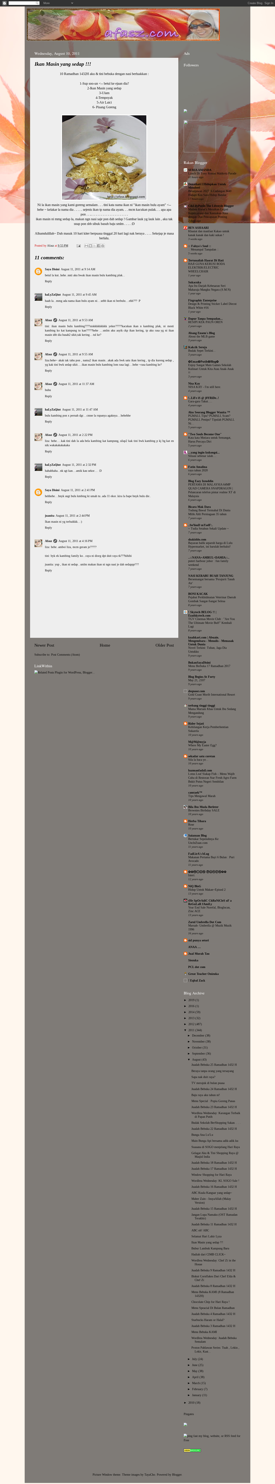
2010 (191, 1402)
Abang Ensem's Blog (201, 333)
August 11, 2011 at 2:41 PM (78, 490)
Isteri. (191, 875)
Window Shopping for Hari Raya (211, 1174)
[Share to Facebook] (98, 246)
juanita (49, 515)
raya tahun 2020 (198, 470)
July (195, 1359)
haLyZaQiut (53, 294)
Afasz (51, 245)
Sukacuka (194, 282)
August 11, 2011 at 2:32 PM (79, 464)
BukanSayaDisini (199, 662)
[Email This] (86, 246)
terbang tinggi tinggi (201, 705)
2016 (191, 1006)
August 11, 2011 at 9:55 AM (75, 354)
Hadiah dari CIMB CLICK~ (208, 1254)
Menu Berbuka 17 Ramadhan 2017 (209, 666)
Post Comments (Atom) (65, 654)
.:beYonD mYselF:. (200, 525)
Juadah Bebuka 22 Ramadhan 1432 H (214, 1128)
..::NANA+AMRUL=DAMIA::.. (208, 557)
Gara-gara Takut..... (200, 401)
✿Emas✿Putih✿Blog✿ (203, 361)
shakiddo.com (197, 539)
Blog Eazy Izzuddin (200, 481)
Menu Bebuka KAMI (204, 1332)
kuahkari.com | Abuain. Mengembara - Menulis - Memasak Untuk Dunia (211, 641)
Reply (48, 281)
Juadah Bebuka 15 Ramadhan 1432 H (214, 1208)
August (197, 1059)
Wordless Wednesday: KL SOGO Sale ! (215, 1180)
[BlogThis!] (90, 246)
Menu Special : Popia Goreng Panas (213, 1101)
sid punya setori (198, 940)
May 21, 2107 (196, 680)
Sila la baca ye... (198, 759)
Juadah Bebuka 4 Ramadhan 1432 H (213, 1314)
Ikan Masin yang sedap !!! (207, 1242)
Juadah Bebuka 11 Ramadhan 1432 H (214, 1224)
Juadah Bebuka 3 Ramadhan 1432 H (213, 1326)
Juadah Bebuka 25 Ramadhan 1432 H (214, 1064)
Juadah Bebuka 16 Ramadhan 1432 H (214, 1186)
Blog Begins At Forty (201, 676)
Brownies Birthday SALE (204, 810)
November (199, 1041)
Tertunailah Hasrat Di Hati (206, 260)
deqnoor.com (196, 691)
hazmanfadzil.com (200, 770)
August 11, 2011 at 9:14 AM (78, 269)
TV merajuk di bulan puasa (208, 1083)
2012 (191, 1024)
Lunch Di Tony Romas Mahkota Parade (212, 173)
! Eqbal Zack (196, 980)
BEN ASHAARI (198, 227)
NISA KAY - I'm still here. (204, 387)
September (199, 1053)
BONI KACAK (198, 593)
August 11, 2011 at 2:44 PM (73, 515)
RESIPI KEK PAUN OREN (205, 322)
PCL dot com (196, 967)
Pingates (189, 1414)
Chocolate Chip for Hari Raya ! (210, 1302)
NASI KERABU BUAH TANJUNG (210, 575)
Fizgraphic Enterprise (202, 300)
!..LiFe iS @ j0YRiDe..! (203, 398)
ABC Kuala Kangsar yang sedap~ (211, 1192)
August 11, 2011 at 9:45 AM (79, 294)
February (198, 1389)
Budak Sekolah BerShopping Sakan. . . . (216, 1122)
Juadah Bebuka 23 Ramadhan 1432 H (214, 1107)
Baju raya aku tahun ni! (205, 1095)
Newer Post (44, 645)
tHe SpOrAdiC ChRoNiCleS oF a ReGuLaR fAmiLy (210, 902)
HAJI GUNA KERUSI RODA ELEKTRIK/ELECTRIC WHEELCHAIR (206, 267)
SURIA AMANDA (199, 170)
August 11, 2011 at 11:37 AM (76, 384)
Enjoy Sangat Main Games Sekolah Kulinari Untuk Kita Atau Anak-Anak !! (211, 368)
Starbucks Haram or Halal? (207, 1320)
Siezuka (193, 960)
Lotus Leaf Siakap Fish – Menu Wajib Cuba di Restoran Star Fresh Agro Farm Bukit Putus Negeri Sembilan (212, 777)
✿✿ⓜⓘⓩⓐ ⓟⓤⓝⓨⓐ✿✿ (207, 871)
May (195, 1371)
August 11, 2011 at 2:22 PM (75, 435)
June (195, 1365)
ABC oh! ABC (200, 1230)
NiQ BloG (194, 886)
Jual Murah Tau (198, 953)
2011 (191, 1030)
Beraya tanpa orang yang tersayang (212, 1071)
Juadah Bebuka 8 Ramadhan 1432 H (213, 1286)
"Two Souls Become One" (205, 434)
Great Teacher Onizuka (203, 974)
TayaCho (149, 1474)
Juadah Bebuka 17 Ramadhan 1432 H (214, 1168)
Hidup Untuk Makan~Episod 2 (207, 889)
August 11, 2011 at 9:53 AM (75, 320)
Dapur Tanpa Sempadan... (205, 318)
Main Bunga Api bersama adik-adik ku (214, 1140)
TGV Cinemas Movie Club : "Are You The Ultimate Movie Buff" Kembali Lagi (211, 622)
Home (105, 645)
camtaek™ (195, 792)
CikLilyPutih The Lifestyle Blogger (211, 206)
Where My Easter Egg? (202, 745)
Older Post (165, 645)
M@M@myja (197, 742)
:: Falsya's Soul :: (199, 246)
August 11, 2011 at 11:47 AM (80, 409)
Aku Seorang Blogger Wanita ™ (209, 412)
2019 (191, 1000)
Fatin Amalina (197, 467)
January (197, 1395)
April (195, 1377)
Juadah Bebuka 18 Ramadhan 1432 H (214, 1162)
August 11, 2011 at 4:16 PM (75, 541)
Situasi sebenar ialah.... (202, 456)
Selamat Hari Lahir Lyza (206, 1236)
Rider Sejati (196, 723)
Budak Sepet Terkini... (202, 350)
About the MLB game (201, 336)
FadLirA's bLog (198, 853)
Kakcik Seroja (197, 347)
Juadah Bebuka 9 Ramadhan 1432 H (213, 1270)
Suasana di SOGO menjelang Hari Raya (215, 1147)
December (198, 1035)
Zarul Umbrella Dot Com (204, 922)
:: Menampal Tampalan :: (203, 249)
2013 (191, 1018)
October (197, 1047)
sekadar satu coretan (201, 756)
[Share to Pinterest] (103, 246)
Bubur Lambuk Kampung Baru (210, 1248)
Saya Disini (52, 269)
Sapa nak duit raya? (203, 1077)
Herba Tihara (197, 821)
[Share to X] (94, 246)
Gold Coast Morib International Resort (211, 694)
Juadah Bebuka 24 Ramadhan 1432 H (214, 1089)
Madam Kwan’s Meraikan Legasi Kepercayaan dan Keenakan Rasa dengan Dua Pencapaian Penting (208, 213)
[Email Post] (78, 245)
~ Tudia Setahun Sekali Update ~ (208, 528)
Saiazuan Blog (197, 835)
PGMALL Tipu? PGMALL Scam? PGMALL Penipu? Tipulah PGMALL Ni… (211, 419)
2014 (191, 1012)
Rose (191, 824)
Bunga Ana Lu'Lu (202, 1134)
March (196, 1383)
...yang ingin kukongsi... (204, 452)
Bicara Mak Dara (199, 506)
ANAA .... (194, 947)
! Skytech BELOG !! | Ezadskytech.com (202, 613)
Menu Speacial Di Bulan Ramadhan (213, 1308)
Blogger (177, 1474)
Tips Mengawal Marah (201, 796)
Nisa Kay (194, 383)
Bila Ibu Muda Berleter (203, 807)
